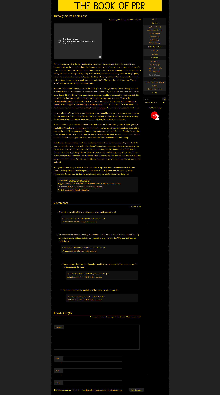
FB (150, 75)
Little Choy (154, 40)
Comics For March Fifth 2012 (77, 189)
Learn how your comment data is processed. (104, 389)
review (117, 183)
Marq (80, 296)
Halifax (99, 183)
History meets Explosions (79, 180)
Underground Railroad (63, 101)
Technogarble (154, 71)
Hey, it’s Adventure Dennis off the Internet (85, 186)
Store (154, 93)
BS (152, 75)
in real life (80, 127)
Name (58, 359)
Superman (101, 107)
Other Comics (154, 43)
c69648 (81, 299)
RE (157, 75)
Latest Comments (155, 68)
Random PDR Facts (155, 89)
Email (58, 371)
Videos (155, 54)
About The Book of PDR (154, 82)
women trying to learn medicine (89, 104)
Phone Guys (154, 36)
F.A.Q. (154, 86)
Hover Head (155, 33)
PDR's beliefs (108, 183)
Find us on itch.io (155, 75)
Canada (68, 183)
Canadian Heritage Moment (83, 183)
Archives (154, 61)
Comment (59, 327)
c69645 (81, 276)
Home (154, 19)
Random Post (155, 65)
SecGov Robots (155, 27)
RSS (159, 75)
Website (57, 383)
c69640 (77, 221)
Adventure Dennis (154, 30)
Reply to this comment (88, 221)
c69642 (77, 250)
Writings (154, 50)
